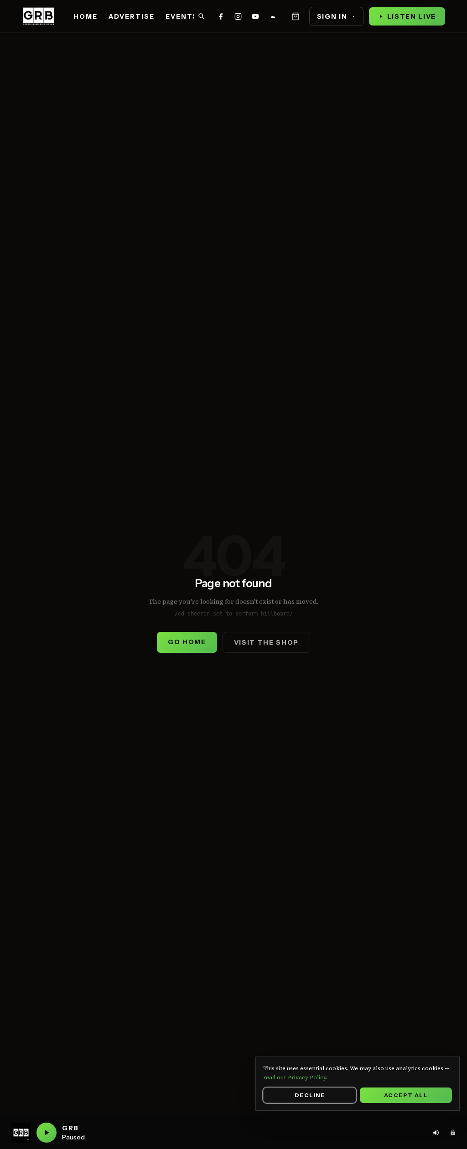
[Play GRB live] (46, 1133)
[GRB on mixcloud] (272, 16)
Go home (187, 642)
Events (182, 16)
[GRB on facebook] (220, 16)
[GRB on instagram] (238, 16)
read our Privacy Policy (294, 1077)
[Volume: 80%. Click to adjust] (436, 1132)
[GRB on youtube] (255, 16)
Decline (310, 1095)
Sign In (332, 16)
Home (85, 16)
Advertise (132, 16)
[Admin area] (453, 1132)
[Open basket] (295, 16)
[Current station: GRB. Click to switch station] (21, 1133)
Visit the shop (266, 642)
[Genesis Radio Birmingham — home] (38, 16)
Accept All (406, 1095)
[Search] (201, 16)
